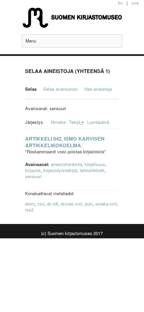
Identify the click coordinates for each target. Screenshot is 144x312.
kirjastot (33, 170)
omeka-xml (106, 204)
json (89, 204)
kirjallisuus (95, 164)
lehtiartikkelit (92, 170)
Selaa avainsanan (60, 89)
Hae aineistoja (98, 89)
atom (30, 204)
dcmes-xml (71, 204)
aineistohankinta (66, 164)
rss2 (29, 210)
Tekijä (74, 122)
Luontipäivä (98, 122)
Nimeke (58, 122)
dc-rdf (52, 204)
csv (41, 204)
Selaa (31, 89)
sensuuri (33, 176)
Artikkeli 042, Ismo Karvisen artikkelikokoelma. (64, 142)
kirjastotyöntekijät (60, 170)
